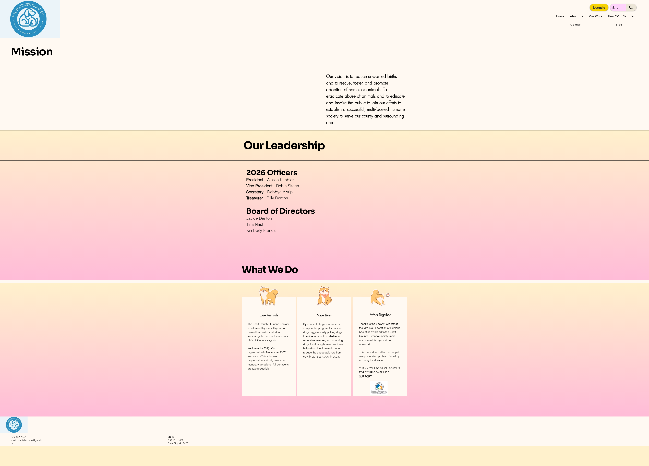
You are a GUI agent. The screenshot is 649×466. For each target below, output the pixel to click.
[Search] (631, 7)
